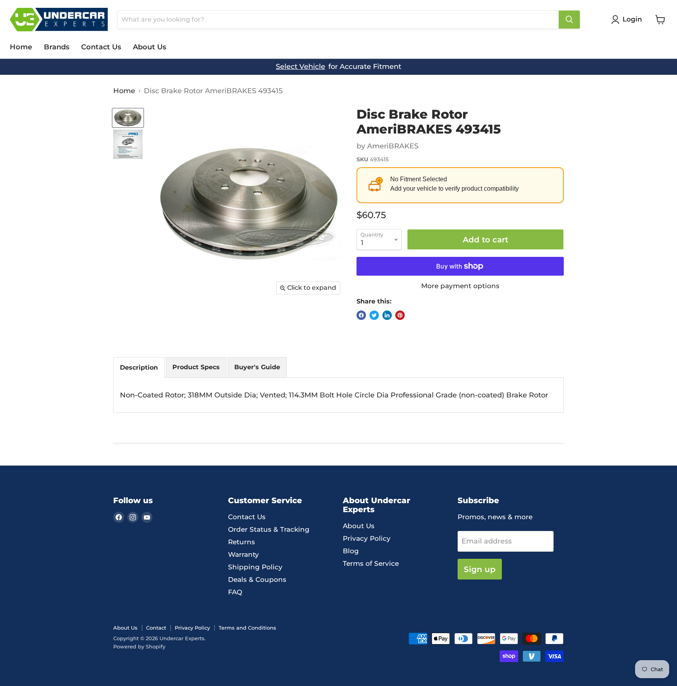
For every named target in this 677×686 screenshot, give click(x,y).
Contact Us (101, 47)
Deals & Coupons (257, 579)
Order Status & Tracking (269, 529)
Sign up (480, 569)
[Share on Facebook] (361, 315)
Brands (56, 47)
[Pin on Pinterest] (400, 315)
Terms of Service (371, 563)
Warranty (243, 554)
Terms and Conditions (247, 628)
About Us (149, 47)
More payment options (460, 286)
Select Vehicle (300, 67)
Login (632, 19)
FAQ (235, 592)
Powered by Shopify (139, 646)
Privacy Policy (367, 538)
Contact (156, 628)
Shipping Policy (255, 567)
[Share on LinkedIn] (387, 315)
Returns (241, 542)
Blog (351, 551)
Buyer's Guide (257, 367)
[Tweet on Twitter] (374, 315)
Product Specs (196, 367)
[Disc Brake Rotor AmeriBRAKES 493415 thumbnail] (127, 118)
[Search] (569, 20)
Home (21, 47)
